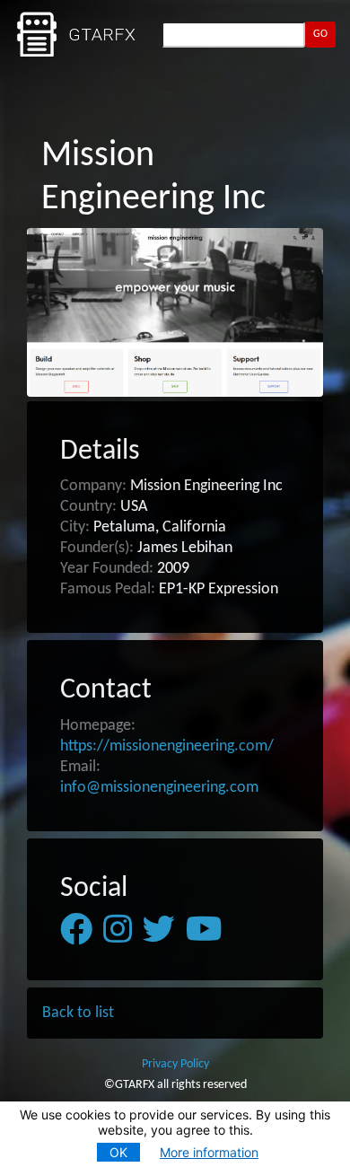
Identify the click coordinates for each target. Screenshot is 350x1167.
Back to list (78, 1013)
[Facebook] (76, 930)
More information (209, 1152)
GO (320, 34)
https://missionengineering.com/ (167, 746)
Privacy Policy (175, 1064)
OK (118, 1152)
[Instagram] (117, 930)
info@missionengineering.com (159, 787)
